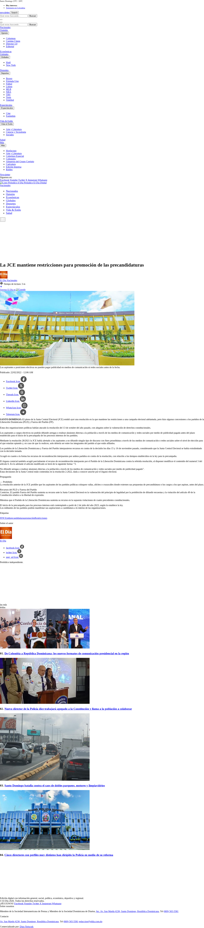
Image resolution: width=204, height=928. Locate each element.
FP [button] (1, 518)
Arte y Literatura (14, 129)
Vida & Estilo (6, 121)
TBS (8, 94)
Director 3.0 (11, 43)
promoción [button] (29, 518)
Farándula (10, 116)
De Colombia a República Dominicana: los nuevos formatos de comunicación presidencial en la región (66, 653)
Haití (8, 62)
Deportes (4, 70)
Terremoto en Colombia (15, 8)
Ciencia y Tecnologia (16, 132)
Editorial (10, 46)
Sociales (10, 134)
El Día (3, 280)
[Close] (1, 22)
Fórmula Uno (12, 81)
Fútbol (9, 84)
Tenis (8, 97)
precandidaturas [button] (17, 518)
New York (11, 65)
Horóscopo (11, 150)
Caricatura (11, 164)
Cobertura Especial (15, 156)
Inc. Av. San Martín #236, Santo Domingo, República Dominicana (127, 911)
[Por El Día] (3, 277)
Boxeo (9, 78)
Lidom (9, 86)
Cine (8, 113)
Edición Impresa (13, 167)
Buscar (32, 16)
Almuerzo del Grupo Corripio (20, 161)
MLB (8, 89)
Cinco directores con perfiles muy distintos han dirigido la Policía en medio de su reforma (58, 855)
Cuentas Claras (13, 41)
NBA (8, 92)
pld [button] (8, 518)
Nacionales (5, 27)
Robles (9, 169)
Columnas (11, 38)
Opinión (4, 30)
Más (2, 142)
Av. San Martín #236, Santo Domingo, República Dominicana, (29, 921)
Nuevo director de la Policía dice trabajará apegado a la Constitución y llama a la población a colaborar (68, 708)
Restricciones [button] (41, 518)
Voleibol (10, 100)
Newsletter (5, 174)
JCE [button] (5, 518)
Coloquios (11, 159)
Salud (2, 140)
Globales (4, 54)
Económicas (5, 51)
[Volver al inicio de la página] (2, 219)
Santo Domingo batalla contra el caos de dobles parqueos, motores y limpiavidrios (54, 785)
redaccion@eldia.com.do (90, 921)
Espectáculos (6, 105)
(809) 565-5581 (171, 911)
